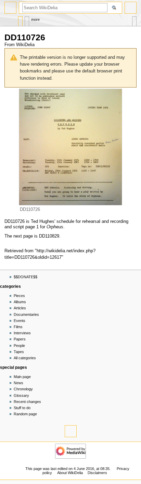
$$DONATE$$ (25, 277)
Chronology (23, 389)
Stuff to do (22, 408)
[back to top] (71, 431)
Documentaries (26, 314)
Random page (25, 414)
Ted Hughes (42, 221)
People (19, 346)
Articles (20, 308)
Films (18, 327)
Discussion (27, 20)
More (35, 19)
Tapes (19, 352)
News (18, 383)
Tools (134, 20)
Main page (22, 377)
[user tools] (131, 8)
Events (19, 321)
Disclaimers (97, 473)
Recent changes (27, 402)
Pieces (19, 296)
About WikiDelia (70, 473)
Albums (20, 302)
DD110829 (49, 236)
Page (20, 20)
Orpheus (55, 227)
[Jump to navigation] (10, 8)
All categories (25, 358)
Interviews (22, 333)
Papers (20, 339)
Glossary (21, 395)
